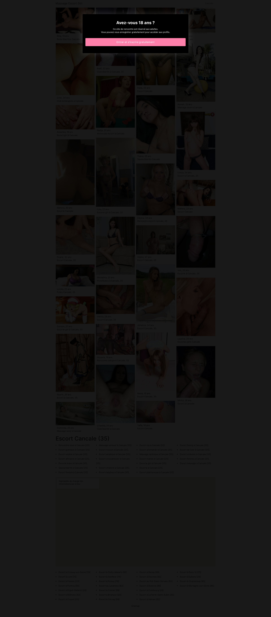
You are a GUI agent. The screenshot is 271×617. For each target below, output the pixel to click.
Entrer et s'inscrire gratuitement (135, 42)
